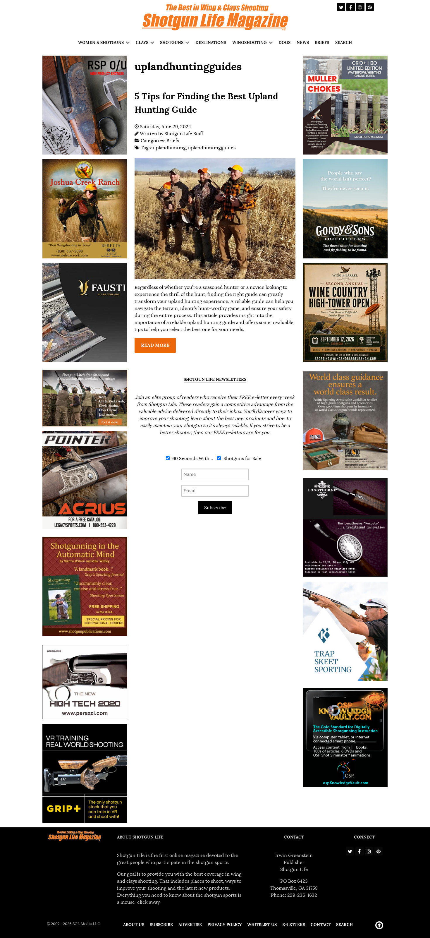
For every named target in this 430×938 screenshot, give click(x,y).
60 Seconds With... (192, 459)
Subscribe (215, 508)
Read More (155, 345)
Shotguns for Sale (241, 459)
